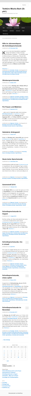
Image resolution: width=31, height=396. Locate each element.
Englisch (23, 98)
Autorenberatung (6, 71)
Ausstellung (4, 203)
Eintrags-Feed (5, 384)
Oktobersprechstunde (10, 80)
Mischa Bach (8, 72)
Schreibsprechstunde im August (9, 374)
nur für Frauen (10, 124)
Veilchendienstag (19, 300)
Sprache (14, 126)
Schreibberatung (5, 74)
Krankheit (9, 178)
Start (4, 27)
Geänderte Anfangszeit (11, 132)
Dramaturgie (16, 27)
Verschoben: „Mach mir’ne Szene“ (10, 375)
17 (4, 355)
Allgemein (12, 96)
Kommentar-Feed (6, 385)
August (3, 233)
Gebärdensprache (6, 99)
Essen (27, 98)
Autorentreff (14, 203)
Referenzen (5, 30)
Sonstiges (22, 96)
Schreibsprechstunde (14, 74)
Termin (3, 335)
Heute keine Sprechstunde (12, 159)
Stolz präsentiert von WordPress (15, 393)
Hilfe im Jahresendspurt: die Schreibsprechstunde (12, 44)
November (8, 333)
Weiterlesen (5, 68)
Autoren (9, 203)
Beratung (12, 71)
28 (18, 357)
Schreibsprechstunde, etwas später (10, 276)
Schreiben (12, 30)
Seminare (18, 30)
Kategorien (4, 364)
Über (23, 30)
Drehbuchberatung (15, 332)
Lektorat (23, 27)
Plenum (4, 205)
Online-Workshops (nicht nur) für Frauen (11, 371)
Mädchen (8, 266)
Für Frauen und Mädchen (11, 107)
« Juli (7, 361)
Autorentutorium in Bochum (8, 372)
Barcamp (20, 203)
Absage (25, 177)
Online (12, 72)
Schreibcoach (5, 234)
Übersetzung (5, 33)
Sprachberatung (21, 234)
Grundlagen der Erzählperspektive (10, 377)
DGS (20, 98)
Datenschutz (9, 27)
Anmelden (4, 382)
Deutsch (17, 98)
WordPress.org (5, 387)
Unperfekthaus (9, 90)
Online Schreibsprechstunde (20, 72)
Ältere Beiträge (6, 339)
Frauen (3, 266)
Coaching (17, 71)
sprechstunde (5, 300)
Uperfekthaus (9, 335)
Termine (16, 70)
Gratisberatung (16, 233)
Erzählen (21, 265)
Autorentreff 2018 (8, 184)
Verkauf (24, 205)
